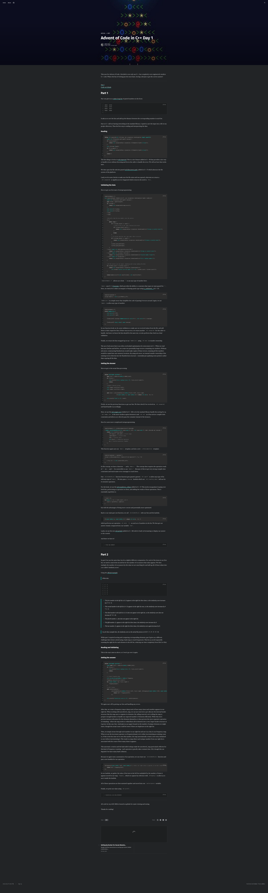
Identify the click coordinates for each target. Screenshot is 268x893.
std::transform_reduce (124, 487)
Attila (263, 884)
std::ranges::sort (117, 412)
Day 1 (102, 85)
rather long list (117, 99)
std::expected (122, 159)
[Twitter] (158, 820)
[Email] (166, 820)
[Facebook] (160, 820)
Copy (165, 104)
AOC (107, 820)
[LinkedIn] (163, 820)
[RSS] (13, 884)
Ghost (255, 884)
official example (112, 573)
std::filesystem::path (131, 170)
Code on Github (106, 87)
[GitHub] (13, 3)
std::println (118, 531)
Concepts (116, 286)
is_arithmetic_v (149, 288)
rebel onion (107, 44)
